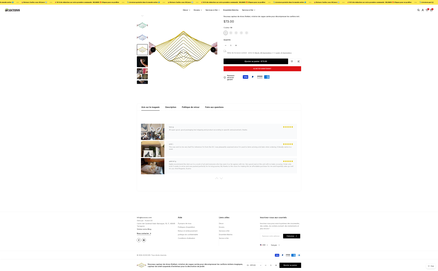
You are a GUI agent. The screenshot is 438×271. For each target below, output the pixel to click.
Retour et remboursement (187, 231)
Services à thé (224, 231)
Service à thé (224, 238)
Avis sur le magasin (150, 107)
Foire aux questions (214, 107)
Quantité (227, 40)
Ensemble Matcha (225, 235)
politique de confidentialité (188, 235)
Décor (221, 223)
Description (170, 107)
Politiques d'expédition (186, 227)
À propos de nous (184, 223)
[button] (292, 61)
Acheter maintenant (262, 69)
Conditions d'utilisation (186, 238)
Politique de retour (190, 107)
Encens (221, 227)
